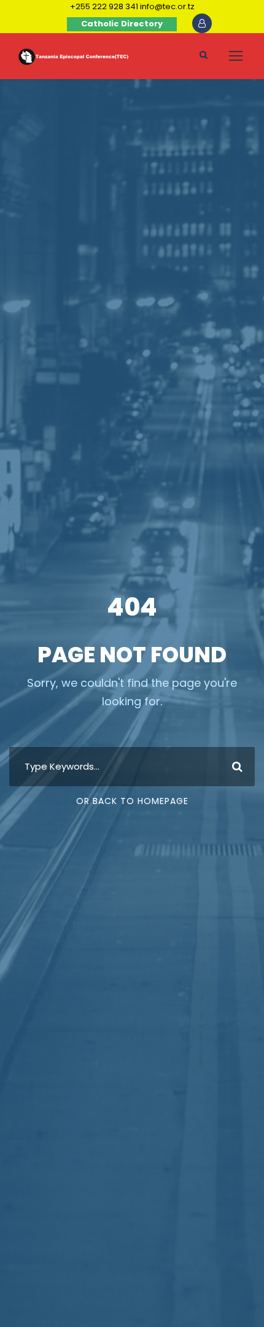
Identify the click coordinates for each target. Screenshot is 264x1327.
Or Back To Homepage (132, 801)
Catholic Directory (122, 23)
